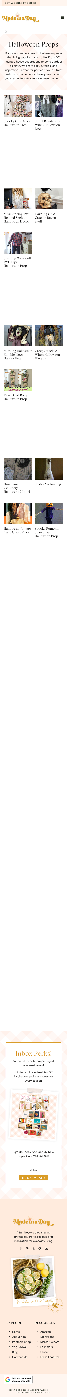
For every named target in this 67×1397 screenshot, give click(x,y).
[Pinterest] (40, 1249)
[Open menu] (62, 17)
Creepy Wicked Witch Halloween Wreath (47, 354)
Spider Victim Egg (48, 484)
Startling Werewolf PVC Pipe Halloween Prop (17, 262)
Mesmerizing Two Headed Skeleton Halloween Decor (16, 218)
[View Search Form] (6, 31)
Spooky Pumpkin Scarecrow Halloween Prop (47, 532)
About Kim (19, 1337)
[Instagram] (27, 1249)
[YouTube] (46, 1249)
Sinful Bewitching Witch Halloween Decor (47, 125)
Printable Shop (21, 1342)
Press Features (50, 1357)
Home (16, 1332)
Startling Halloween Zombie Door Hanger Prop (18, 354)
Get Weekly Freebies (21, 3)
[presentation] (18, 106)
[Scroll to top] (58, 1390)
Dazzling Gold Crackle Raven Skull (45, 218)
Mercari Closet (49, 1342)
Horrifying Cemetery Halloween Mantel (17, 488)
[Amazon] (33, 1249)
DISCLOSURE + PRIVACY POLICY (33, 1393)
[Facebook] (20, 1249)
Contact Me (19, 1357)
